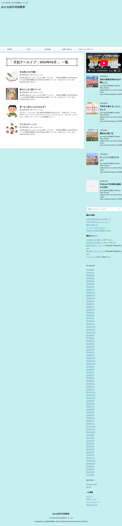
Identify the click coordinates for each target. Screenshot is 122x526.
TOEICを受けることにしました (98, 222)
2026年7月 (90, 273)
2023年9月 (90, 367)
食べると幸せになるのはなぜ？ (34, 107)
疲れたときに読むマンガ (30, 89)
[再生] (89, 70)
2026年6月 (90, 275)
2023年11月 (90, 361)
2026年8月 (90, 270)
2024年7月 (90, 341)
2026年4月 (90, 281)
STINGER (84, 521)
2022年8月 (90, 404)
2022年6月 (90, 409)
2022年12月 (90, 392)
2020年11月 (90, 461)
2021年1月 (90, 458)
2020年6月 (90, 472)
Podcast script (38, 75)
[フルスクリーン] (119, 70)
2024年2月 (90, 355)
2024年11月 (90, 330)
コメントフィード (93, 502)
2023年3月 (90, 384)
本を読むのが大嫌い (28, 72)
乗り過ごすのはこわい (94, 251)
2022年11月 (90, 395)
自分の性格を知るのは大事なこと (98, 219)
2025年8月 (90, 304)
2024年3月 (90, 352)
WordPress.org (92, 505)
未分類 (88, 487)
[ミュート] (115, 70)
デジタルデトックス (28, 124)
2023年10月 (90, 364)
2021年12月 (90, 426)
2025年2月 (90, 321)
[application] (104, 63)
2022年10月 (90, 398)
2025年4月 (90, 315)
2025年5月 (90, 312)
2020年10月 (90, 463)
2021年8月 (90, 438)
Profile (9, 49)
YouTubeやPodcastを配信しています (61, 518)
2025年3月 (90, 318)
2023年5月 (90, 378)
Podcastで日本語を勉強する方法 (98, 230)
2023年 (15, 58)
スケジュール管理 (93, 257)
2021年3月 (90, 452)
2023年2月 (90, 387)
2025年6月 (90, 310)
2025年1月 (90, 324)
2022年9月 (90, 401)
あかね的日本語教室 (13, 7)
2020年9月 (90, 466)
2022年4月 (90, 415)
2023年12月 (90, 358)
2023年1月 (90, 389)
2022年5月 (90, 412)
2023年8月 (90, 369)
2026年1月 (90, 290)
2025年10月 (90, 298)
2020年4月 (90, 475)
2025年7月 (90, 307)
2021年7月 (90, 441)
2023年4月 (90, 381)
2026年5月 (90, 278)
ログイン (89, 496)
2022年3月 (90, 418)
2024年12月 (90, 327)
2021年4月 (90, 449)
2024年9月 (90, 335)
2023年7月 (90, 372)
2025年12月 (90, 292)
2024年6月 (90, 344)
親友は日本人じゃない (94, 245)
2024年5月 (90, 347)
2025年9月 (90, 301)
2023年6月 (90, 375)
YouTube (48, 49)
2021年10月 (90, 432)
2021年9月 (90, 435)
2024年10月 (90, 332)
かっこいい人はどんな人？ (96, 228)
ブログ (28, 49)
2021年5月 (90, 446)
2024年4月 (90, 349)
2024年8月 (90, 338)
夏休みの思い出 (106, 133)
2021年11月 (90, 429)
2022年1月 (90, 424)
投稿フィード (91, 499)
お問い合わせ (66, 49)
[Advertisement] (61, 29)
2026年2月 (90, 287)
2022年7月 (90, 406)
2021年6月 (90, 444)
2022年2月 (90, 421)
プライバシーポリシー (86, 49)
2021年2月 (90, 455)
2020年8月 (90, 469)
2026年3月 (90, 284)
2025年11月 (90, 295)
